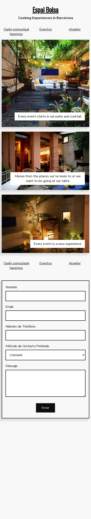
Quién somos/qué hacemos (16, 31)
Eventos (45, 29)
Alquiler (75, 29)
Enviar (45, 408)
